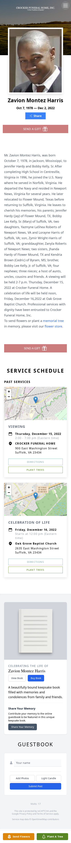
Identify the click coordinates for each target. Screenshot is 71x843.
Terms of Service (45, 813)
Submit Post (35, 786)
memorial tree (53, 321)
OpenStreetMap (39, 819)
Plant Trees (35, 469)
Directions (35, 461)
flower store (53, 326)
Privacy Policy (25, 813)
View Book (17, 678)
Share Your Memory (22, 727)
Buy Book (36, 678)
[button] (35, 399)
